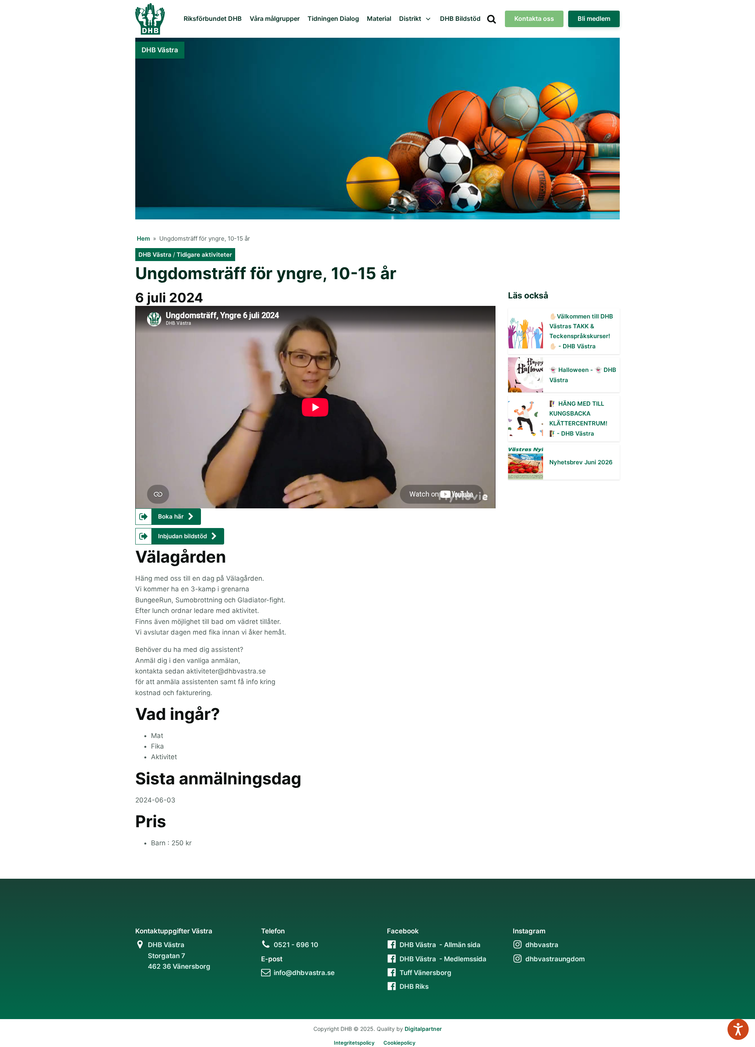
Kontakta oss (534, 18)
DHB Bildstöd (460, 18)
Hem (143, 238)
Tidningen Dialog (333, 18)
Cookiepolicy (399, 1043)
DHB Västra (154, 254)
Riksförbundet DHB (213, 18)
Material (379, 18)
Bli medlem (594, 18)
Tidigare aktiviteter (204, 254)
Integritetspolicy (354, 1043)
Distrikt (410, 18)
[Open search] (491, 19)
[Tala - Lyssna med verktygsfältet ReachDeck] (738, 1029)
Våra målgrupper (275, 18)
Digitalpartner (423, 1028)
